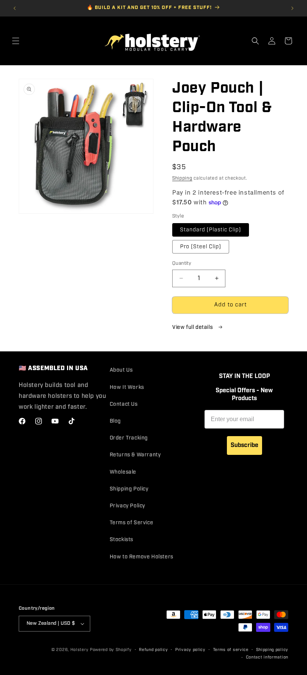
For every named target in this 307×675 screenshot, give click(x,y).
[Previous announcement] (14, 8)
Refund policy (153, 649)
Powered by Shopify (111, 649)
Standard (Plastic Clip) (210, 229)
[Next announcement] (292, 8)
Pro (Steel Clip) (200, 246)
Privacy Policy (127, 505)
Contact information (267, 657)
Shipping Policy (129, 489)
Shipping (182, 178)
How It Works (127, 387)
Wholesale (123, 472)
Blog (115, 421)
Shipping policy (272, 649)
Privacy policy (190, 649)
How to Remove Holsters (141, 557)
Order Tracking (129, 438)
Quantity (181, 263)
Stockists (121, 539)
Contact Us (124, 404)
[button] (15, 41)
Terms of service (231, 649)
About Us (121, 370)
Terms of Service (132, 522)
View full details (193, 327)
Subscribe (244, 445)
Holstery (79, 649)
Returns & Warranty (135, 455)
